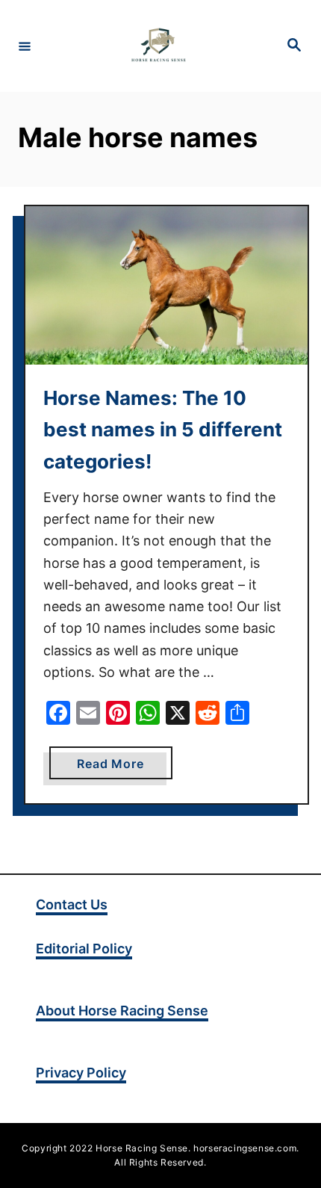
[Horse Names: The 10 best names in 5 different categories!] (166, 285)
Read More (124, 767)
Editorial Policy (84, 948)
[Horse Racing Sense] (158, 46)
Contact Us (71, 904)
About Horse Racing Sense (122, 1010)
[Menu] (24, 45)
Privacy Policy (81, 1072)
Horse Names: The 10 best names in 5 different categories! (162, 429)
